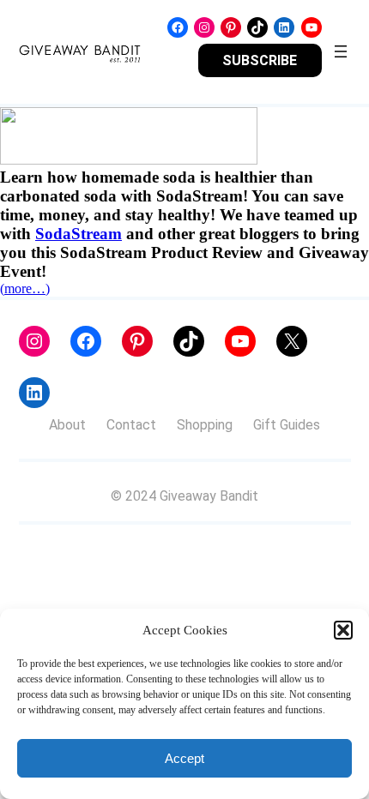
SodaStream (78, 234)
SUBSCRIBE (259, 60)
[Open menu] (340, 51)
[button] (343, 630)
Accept (184, 758)
